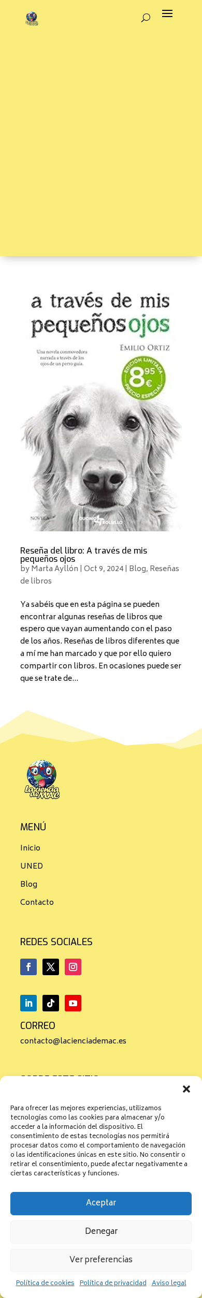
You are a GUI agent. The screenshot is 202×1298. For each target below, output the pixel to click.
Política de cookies (45, 1283)
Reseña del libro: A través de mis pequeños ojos (83, 554)
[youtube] (73, 1003)
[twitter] (50, 967)
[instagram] (73, 967)
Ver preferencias (101, 1260)
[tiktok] (50, 1003)
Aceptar (101, 1204)
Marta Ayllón (54, 569)
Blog (137, 569)
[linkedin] (28, 1003)
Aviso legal (169, 1283)
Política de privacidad (113, 1283)
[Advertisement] (101, 155)
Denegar (101, 1232)
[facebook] (28, 967)
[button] (186, 1089)
